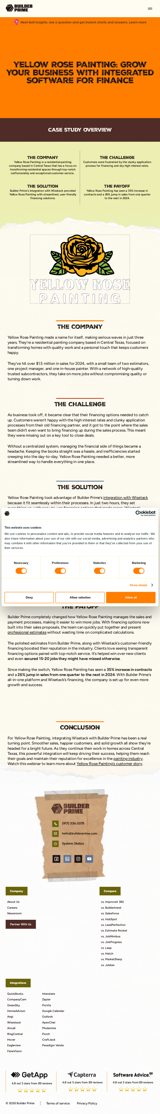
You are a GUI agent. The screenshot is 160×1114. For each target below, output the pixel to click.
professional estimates (27, 632)
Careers (12, 907)
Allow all (131, 597)
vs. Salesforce (110, 913)
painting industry (127, 758)
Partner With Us (20, 924)
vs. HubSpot (109, 919)
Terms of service (58, 1103)
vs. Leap (106, 948)
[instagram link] (78, 859)
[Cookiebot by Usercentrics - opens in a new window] (138, 513)
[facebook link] (56, 859)
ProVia (46, 1005)
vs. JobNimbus (110, 936)
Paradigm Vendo (53, 1045)
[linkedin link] (67, 859)
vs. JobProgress (111, 942)
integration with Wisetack (125, 497)
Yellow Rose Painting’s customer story (109, 763)
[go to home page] (19, 8)
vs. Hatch (107, 953)
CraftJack (48, 1039)
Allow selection (80, 597)
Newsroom (14, 913)
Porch (46, 1034)
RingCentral (15, 1034)
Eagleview (14, 1045)
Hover (11, 1039)
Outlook (47, 1016)
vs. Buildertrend (111, 907)
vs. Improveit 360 (112, 902)
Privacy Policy (87, 1103)
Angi (10, 1016)
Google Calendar (53, 1011)
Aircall (11, 1028)
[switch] (60, 571)
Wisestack (14, 1022)
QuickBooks (15, 994)
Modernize (49, 1028)
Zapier (46, 999)
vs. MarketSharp (111, 959)
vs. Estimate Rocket (114, 930)
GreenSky (13, 1005)
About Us (13, 902)
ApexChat (48, 1022)
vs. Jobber (108, 965)
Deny (29, 597)
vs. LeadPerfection (113, 925)
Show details (139, 585)
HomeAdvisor (16, 1011)
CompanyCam (16, 999)
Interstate (48, 994)
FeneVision (14, 1051)
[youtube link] (89, 859)
